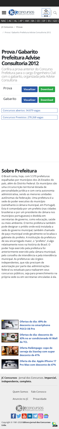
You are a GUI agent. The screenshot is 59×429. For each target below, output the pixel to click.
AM (27, 21)
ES (49, 21)
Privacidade (39, 399)
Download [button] (47, 89)
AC (10, 21)
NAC (3, 21)
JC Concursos (7, 27)
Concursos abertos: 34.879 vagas (21, 110)
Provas (19, 27)
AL (15, 21)
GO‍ (55, 21)
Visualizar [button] (30, 89)
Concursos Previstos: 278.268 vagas (23, 117)
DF (43, 21)
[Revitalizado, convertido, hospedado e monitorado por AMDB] (54, 424)
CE (38, 21)
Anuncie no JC (20, 399)
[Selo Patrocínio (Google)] (46, 12)
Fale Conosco (38, 391)
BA (32, 21)
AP (21, 21)
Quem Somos (20, 391)
